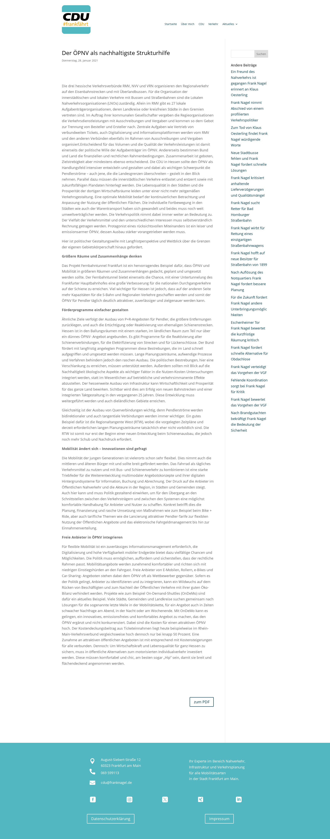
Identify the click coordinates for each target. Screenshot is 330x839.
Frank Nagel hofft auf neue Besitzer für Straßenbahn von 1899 (249, 259)
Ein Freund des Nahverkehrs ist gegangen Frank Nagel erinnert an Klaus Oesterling (249, 83)
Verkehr (213, 24)
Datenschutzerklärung (110, 818)
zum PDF (201, 701)
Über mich (187, 24)
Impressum (219, 818)
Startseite (171, 24)
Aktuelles (228, 24)
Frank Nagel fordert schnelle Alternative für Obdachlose (249, 353)
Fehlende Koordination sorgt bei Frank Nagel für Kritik (249, 386)
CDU (201, 24)
